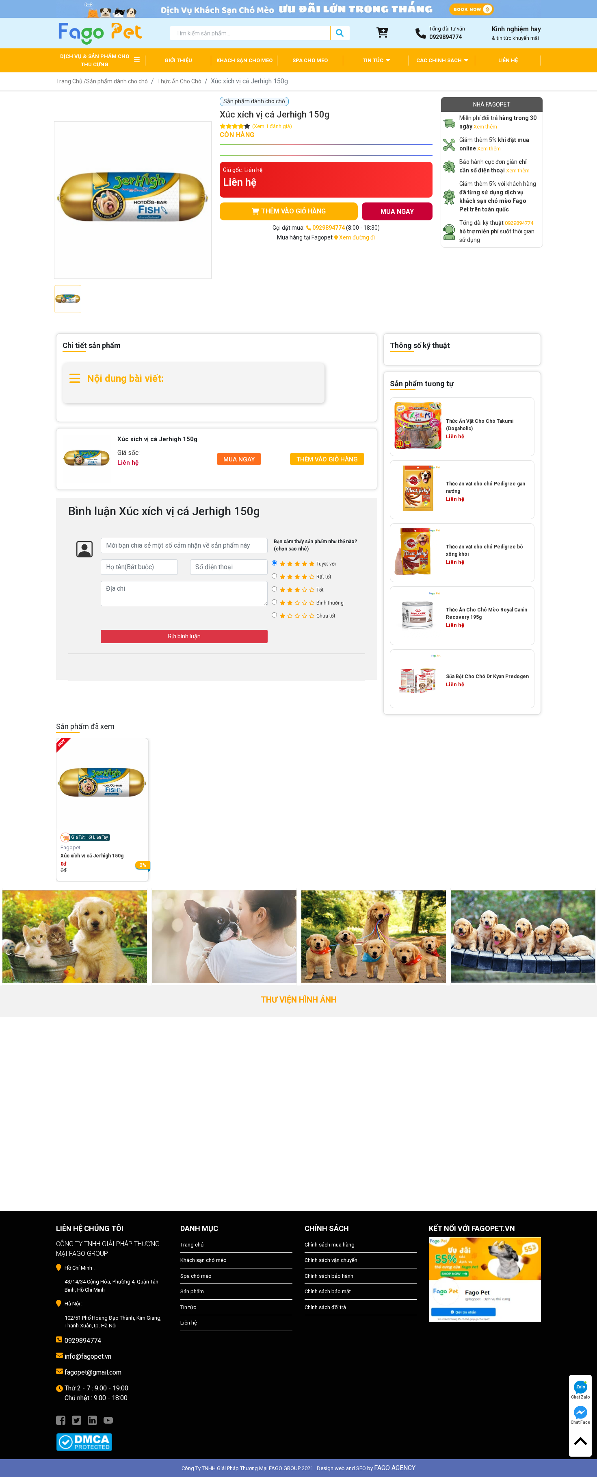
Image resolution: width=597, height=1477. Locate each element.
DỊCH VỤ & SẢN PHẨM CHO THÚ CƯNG (94, 60)
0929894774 (519, 223)
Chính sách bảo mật (328, 1291)
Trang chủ (191, 1245)
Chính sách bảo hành (329, 1276)
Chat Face (580, 1422)
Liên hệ (188, 1323)
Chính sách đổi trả (325, 1307)
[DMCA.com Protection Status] (112, 1438)
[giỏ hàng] (382, 33)
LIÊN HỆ (508, 60)
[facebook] (60, 1420)
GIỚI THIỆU (178, 60)
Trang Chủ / (71, 81)
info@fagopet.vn (88, 1356)
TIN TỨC (374, 60)
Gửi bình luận (184, 636)
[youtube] (108, 1420)
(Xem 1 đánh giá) (272, 126)
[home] (99, 33)
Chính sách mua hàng (330, 1245)
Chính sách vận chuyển (331, 1260)
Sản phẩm (192, 1291)
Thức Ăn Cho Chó (179, 81)
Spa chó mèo (196, 1276)
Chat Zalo (580, 1397)
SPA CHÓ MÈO (310, 60)
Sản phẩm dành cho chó (117, 81)
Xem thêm (485, 127)
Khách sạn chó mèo (203, 1260)
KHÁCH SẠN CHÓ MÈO (244, 60)
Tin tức (188, 1307)
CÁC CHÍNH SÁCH (439, 60)
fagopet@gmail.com (93, 1372)
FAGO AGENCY (394, 1468)
